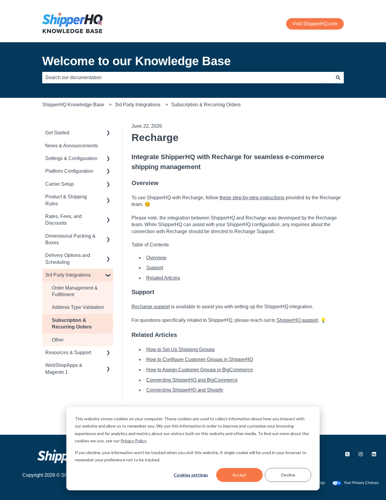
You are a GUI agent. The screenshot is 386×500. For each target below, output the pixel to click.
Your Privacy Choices (361, 483)
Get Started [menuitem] (57, 132)
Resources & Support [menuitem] (68, 352)
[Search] (338, 77)
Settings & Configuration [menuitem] (71, 158)
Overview (156, 257)
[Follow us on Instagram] (360, 454)
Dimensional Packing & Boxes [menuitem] (70, 239)
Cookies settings (191, 474)
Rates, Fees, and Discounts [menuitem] (63, 220)
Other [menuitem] (58, 339)
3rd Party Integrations (137, 104)
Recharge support (150, 306)
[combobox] (187, 77)
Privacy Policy (133, 440)
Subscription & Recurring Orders (206, 104)
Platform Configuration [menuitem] (69, 171)
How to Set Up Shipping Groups (180, 349)
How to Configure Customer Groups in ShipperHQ (199, 359)
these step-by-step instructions (252, 197)
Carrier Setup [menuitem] (59, 184)
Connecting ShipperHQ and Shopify (184, 390)
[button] (108, 133)
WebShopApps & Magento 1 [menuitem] (63, 368)
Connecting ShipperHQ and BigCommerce (192, 380)
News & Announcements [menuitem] (71, 145)
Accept (239, 474)
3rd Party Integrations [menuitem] (68, 274)
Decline (288, 474)
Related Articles (163, 277)
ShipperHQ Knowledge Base (73, 104)
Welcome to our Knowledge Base (136, 61)
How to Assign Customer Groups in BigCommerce (199, 369)
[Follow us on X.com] (347, 454)
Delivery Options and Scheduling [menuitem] (67, 258)
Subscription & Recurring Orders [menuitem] (72, 323)
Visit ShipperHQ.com (315, 23)
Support (154, 267)
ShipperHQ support (297, 320)
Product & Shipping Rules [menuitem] (66, 200)
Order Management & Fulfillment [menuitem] (75, 291)
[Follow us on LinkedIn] (374, 454)
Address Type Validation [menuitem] (78, 307)
